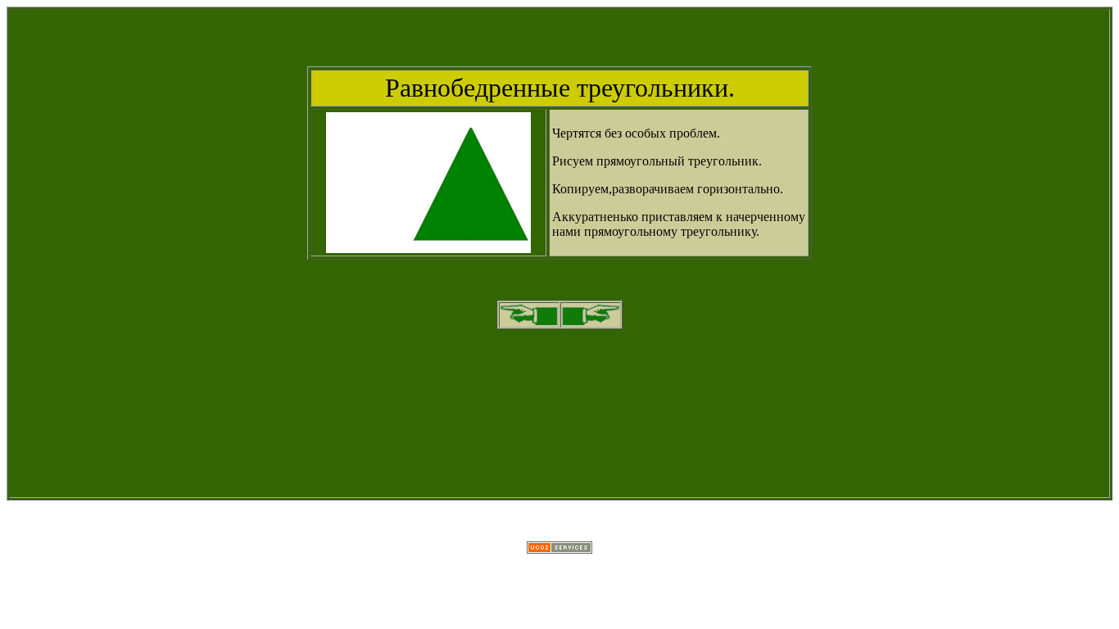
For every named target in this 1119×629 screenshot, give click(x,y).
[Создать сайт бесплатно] (559, 549)
